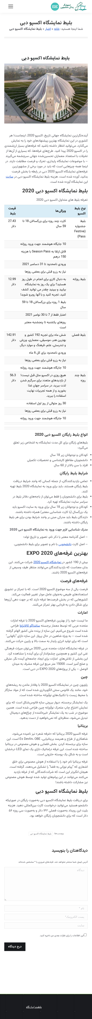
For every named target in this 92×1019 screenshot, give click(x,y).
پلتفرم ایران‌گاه (34, 1007)
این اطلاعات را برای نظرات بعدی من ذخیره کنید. (62, 936)
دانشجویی (64, 544)
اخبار (48, 29)
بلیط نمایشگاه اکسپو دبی (41, 833)
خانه (57, 29)
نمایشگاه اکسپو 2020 (47, 562)
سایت (9, 176)
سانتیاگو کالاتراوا (30, 625)
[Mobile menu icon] (10, 6)
